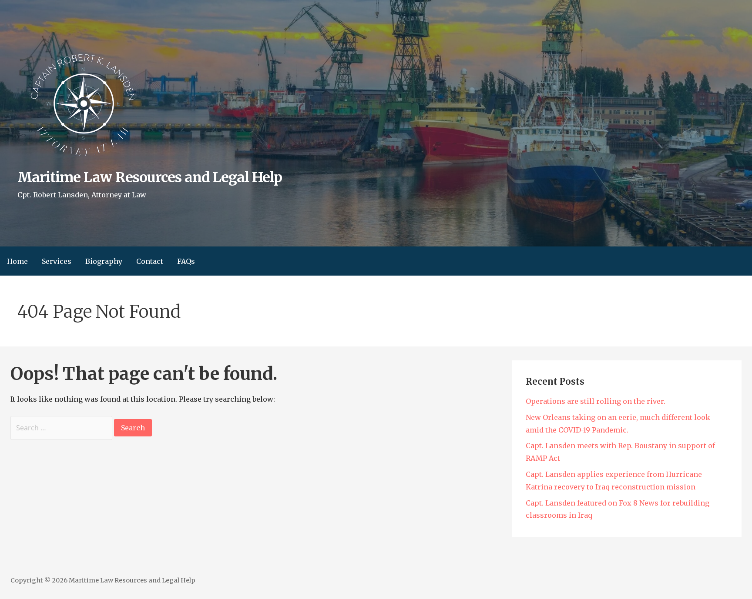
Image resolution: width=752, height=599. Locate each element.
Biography (103, 261)
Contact (149, 261)
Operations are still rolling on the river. (595, 401)
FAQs (186, 261)
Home (17, 261)
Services (56, 261)
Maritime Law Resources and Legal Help (149, 177)
